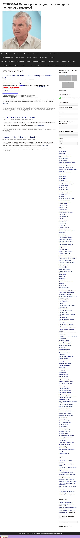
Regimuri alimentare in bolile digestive (35, 107)
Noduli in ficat (62, 354)
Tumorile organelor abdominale (66, 437)
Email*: (60, 117)
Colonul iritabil (62, 234)
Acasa (2, 53)
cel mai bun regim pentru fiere (19, 108)
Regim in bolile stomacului (65, 392)
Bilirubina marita (62, 176)
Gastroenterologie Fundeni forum (68, 61)
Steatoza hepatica (63, 419)
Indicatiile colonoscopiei (64, 477)
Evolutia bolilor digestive (64, 269)
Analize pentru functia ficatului (66, 167)
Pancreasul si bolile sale (64, 365)
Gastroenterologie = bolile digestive (67, 290)
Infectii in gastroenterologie (65, 342)
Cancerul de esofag (63, 207)
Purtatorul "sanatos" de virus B (66, 381)
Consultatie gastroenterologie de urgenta (9, 65)
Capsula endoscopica (64, 216)
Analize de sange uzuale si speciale (67, 162)
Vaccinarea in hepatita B (64, 444)
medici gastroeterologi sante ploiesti (40, 109)
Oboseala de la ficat (63, 358)
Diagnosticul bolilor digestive (65, 251)
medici (3, 109)
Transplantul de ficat (63, 424)
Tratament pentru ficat (64, 428)
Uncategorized (62, 440)
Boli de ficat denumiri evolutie (65, 182)
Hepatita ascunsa (63, 307)
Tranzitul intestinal (63, 426)
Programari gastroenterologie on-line (67, 481)
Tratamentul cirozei (63, 433)
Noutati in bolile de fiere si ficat (66, 356)
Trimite (61, 141)
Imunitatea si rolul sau (64, 340)
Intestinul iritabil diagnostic (65, 345)
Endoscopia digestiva (64, 266)
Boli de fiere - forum (7, 128)
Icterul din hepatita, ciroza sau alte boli (68, 336)
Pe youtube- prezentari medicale (66, 479)
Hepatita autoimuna (63, 309)
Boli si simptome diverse (64, 200)
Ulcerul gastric (62, 438)
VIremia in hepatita (63, 447)
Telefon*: (61, 112)
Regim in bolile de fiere (24, 107)
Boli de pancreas (63, 194)
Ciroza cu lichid (62, 223)
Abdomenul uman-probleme (65, 156)
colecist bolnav (13, 129)
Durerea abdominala (63, 264)
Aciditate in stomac (63, 158)
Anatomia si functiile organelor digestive (68, 169)
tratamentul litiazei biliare (44, 149)
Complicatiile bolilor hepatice (65, 237)
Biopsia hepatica (62, 178)
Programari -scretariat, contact (12, 53)
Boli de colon (62, 180)
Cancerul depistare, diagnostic (66, 212)
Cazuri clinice (62, 218)
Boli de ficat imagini (63, 185)
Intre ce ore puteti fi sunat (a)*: (66, 131)
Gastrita (60, 289)
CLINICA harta (4, 537)
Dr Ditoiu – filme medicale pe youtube (67, 467)
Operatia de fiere (16, 107)
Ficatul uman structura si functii (66, 281)
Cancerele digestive (63, 203)
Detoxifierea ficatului (63, 249)
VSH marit (61, 451)
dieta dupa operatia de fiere (43, 108)
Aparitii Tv (23, 53)
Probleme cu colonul (63, 374)
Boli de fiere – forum (63, 189)
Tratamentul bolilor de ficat (65, 431)
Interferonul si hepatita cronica (66, 343)
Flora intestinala (62, 285)
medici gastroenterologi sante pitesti (26, 109)
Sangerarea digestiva (64, 399)
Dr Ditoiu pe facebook (20, 57)
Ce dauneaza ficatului (64, 220)
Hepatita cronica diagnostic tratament (67, 327)
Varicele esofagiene (63, 446)
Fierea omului (41, 128)
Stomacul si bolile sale (64, 420)
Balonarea (61, 174)
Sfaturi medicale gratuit (64, 408)
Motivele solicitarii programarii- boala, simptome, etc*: (66, 122)
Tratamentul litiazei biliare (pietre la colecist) (20, 137)
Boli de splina (62, 196)
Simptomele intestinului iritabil (66, 415)
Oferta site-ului (62, 360)
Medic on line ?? (62, 351)
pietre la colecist (29, 149)
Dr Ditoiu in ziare (43, 57)
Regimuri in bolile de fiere (47, 107)
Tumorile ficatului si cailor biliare (66, 435)
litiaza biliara (23, 149)
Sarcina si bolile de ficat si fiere (66, 404)
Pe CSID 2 (35, 57)
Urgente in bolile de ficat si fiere (66, 442)
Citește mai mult (5, 103)
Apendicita (61, 171)
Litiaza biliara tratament (64, 349)
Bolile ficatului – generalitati (65, 202)
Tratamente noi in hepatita (65, 429)
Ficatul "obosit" (62, 276)
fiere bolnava (41, 129)
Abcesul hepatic (62, 151)
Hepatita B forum (63, 312)
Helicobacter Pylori (63, 298)
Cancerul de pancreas (64, 211)
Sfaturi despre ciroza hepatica (66, 406)
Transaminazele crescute (64, 422)
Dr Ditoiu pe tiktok (48, 65)
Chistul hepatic (62, 221)
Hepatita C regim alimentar (65, 322)
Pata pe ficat (62, 367)
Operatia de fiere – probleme (65, 363)
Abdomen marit (62, 153)
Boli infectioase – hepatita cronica (66, 198)
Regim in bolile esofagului (65, 390)
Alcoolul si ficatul (63, 160)
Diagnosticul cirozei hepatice (65, 253)
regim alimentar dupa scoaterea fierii (24, 110)
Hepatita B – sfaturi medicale (65, 310)
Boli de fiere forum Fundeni (16, 128)
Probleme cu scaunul (64, 378)
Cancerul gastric (62, 214)
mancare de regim (52, 108)
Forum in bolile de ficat (64, 287)
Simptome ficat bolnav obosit (65, 410)
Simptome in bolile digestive (65, 413)
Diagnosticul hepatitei (64, 255)
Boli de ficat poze (63, 187)
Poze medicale (62, 372)
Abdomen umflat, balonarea (65, 155)
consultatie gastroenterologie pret (33, 129)
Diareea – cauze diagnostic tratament (67, 257)
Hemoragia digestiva (63, 301)
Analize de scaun (63, 164)
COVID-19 (61, 247)
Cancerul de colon (63, 205)
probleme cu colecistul (6, 110)
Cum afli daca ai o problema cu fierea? (18, 117)
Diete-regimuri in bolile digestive (66, 262)
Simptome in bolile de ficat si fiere (67, 411)
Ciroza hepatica (62, 225)
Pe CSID (29, 57)
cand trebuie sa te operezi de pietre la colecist (12, 149)
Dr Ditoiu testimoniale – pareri (26, 65)
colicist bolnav (23, 129)
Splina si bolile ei (63, 417)
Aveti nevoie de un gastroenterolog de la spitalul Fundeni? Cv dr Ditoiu (15, 61)
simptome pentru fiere (6, 130)
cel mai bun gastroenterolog (9, 108)
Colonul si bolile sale (63, 236)
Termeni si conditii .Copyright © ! (67, 495)
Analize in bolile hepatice (64, 165)
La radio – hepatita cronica (60, 53)
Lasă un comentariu (7, 131)
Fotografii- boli (52, 57)
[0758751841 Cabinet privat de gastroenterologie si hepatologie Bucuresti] (21, 29)
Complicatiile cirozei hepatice (65, 239)
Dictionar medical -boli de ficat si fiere (67, 258)
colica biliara (18, 129)
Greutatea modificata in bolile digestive (68, 296)
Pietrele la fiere (62, 369)
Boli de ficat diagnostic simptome (39, 61)
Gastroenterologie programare (66, 294)
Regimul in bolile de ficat (64, 394)
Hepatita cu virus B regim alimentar (67, 333)
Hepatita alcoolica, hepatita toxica (66, 305)
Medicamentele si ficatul (64, 352)
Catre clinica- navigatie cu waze (60, 65)
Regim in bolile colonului (64, 386)
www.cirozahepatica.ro (64, 453)
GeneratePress (59, 533)
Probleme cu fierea (63, 376)
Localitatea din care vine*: (65, 107)
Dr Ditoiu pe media (38, 65)
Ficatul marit (62, 280)
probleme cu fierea (14, 110)
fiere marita (46, 129)
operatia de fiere (50, 109)
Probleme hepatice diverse (65, 379)
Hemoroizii (61, 303)
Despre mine (62, 489)
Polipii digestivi (62, 370)
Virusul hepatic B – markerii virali (66, 449)
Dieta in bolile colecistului (65, 260)
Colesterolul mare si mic (64, 229)
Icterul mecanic (62, 338)
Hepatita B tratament (63, 317)
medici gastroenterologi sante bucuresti (12, 109)
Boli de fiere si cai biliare (54, 61)
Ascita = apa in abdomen (64, 173)
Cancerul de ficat (63, 209)
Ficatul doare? (62, 278)
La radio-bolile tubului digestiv (7, 57)
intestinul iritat (62, 347)
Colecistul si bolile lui (35, 128)
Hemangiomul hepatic (64, 299)
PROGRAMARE (4, 536)
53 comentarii (6, 111)
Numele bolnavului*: (64, 102)
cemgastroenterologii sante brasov (32, 108)
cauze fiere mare (7, 129)
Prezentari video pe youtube (33, 53)
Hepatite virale (62, 334)
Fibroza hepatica (62, 274)
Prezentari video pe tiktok (47, 53)
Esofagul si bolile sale (64, 267)
